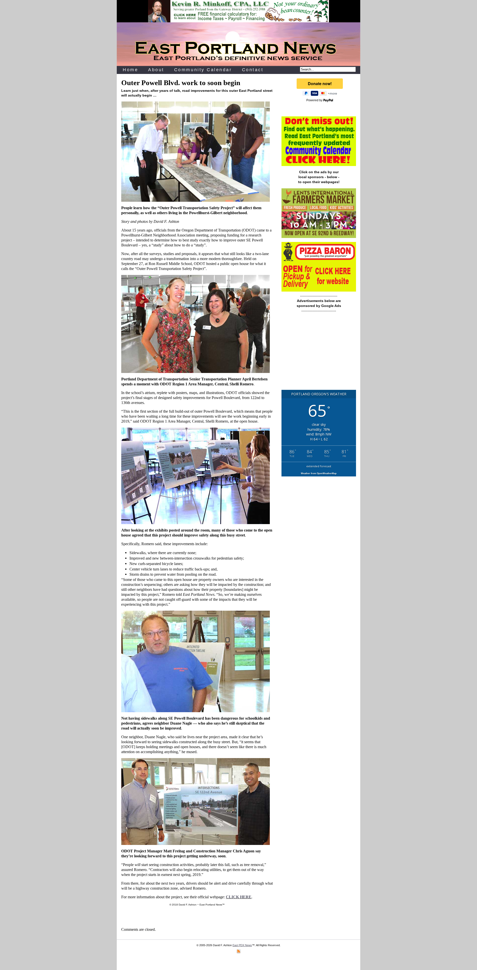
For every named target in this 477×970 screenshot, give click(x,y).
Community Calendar (203, 69)
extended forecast (318, 466)
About (156, 69)
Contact (253, 69)
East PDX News (242, 945)
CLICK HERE (238, 897)
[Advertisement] (318, 354)
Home (130, 69)
